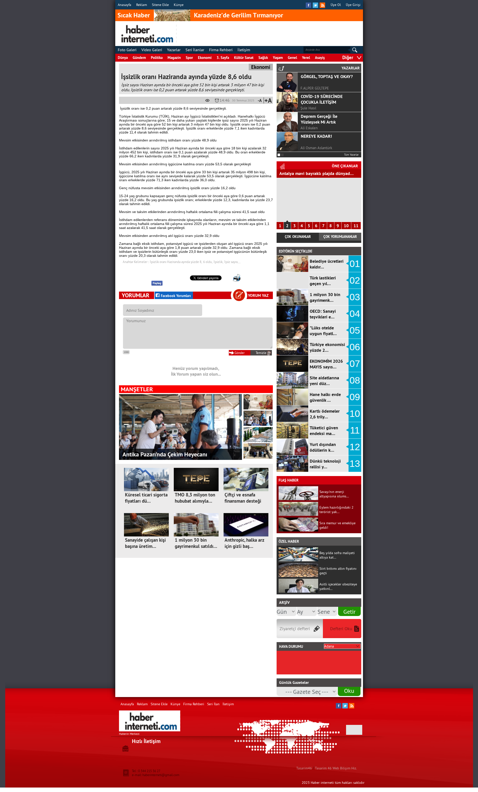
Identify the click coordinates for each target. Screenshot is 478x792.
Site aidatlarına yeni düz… (324, 380)
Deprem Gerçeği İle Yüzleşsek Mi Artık (319, 119)
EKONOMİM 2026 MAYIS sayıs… (326, 364)
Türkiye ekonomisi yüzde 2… (327, 347)
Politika (157, 57)
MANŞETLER (137, 389)
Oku (349, 690)
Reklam (141, 4)
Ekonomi (205, 57)
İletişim (244, 49)
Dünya (123, 57)
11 (356, 225)
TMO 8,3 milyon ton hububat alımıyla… (195, 498)
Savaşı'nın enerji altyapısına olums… (334, 493)
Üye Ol (336, 4)
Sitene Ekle (160, 4)
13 (355, 463)
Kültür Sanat (243, 57)
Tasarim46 (304, 768)
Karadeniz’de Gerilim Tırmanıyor (238, 15)
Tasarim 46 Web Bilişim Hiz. (336, 768)
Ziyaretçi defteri (295, 628)
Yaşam (278, 57)
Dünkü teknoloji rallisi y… (325, 464)
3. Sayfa (223, 57)
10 (346, 225)
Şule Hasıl (308, 108)
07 (355, 363)
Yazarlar (173, 49)
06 (355, 347)
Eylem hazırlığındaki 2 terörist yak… (336, 509)
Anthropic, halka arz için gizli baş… (244, 543)
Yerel (306, 57)
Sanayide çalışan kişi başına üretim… (145, 543)
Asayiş (320, 57)
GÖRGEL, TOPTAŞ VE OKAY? (327, 76)
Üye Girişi (353, 4)
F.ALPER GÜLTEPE (314, 88)
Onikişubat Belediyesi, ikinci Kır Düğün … (173, 454)
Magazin (174, 57)
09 (355, 397)
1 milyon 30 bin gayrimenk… (325, 297)
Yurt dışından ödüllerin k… (323, 447)
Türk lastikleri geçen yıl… (323, 280)
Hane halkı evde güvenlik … (325, 397)
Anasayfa (124, 4)
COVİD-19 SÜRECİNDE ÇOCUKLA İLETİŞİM (322, 99)
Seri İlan (213, 704)
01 (355, 264)
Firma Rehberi (221, 49)
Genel (292, 57)
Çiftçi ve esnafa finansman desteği (243, 498)
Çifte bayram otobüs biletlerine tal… (314, 173)
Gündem (139, 57)
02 (355, 280)
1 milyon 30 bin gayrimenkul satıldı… (196, 543)
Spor (189, 57)
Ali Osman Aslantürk (316, 147)
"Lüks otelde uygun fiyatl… (323, 330)
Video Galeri (151, 49)
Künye (178, 4)
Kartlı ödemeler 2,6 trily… (325, 414)
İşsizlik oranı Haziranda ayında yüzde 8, (176, 262)
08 (355, 380)
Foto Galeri (127, 49)
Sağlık (263, 57)
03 (355, 297)
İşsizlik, (218, 262)
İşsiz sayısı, (231, 262)
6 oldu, (208, 262)
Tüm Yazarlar (351, 154)
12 (355, 447)
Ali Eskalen (309, 128)
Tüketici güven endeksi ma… (324, 430)
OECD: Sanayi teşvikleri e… (323, 314)
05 (355, 330)
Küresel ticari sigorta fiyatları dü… (146, 498)
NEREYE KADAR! (316, 136)
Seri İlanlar (194, 49)
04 (355, 313)
